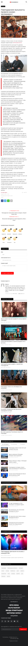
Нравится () (21, 293)
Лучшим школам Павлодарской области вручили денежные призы (17, 474)
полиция (21, 568)
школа (8, 576)
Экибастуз (13, 570)
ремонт (22, 570)
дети (18, 570)
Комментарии (5, 248)
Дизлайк (9, 234)
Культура (3, 6)
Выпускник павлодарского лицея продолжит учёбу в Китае (14, 219)
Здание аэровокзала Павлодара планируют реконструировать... (16, 455)
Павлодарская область (12, 568)
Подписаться (23, 629)
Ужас (4, 242)
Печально (9, 242)
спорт (3, 570)
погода (7, 570)
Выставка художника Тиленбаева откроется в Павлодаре (12, 432)
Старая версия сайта (22, 637)
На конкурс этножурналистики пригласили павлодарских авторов (11, 410)
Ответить (15, 293)
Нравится (4, 234)
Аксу (9, 573)
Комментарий (4, 263)
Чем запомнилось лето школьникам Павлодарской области (16, 510)
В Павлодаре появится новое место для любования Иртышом (17, 448)
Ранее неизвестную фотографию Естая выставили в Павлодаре (14, 319)
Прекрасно (15, 234)
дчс (22, 573)
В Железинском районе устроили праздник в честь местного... (13, 342)
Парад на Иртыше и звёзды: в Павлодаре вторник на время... (18, 461)
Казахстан (4, 573)
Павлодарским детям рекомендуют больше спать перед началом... (16, 523)
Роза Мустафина (4, 192)
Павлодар (4, 568)
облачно (3, 576)
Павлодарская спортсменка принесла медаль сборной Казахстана (14, 213)
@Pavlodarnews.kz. (17, 42)
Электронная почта (5, 257)
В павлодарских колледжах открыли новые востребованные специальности (17, 468)
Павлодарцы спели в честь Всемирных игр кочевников (11, 387)
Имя (2, 252)
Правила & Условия (14, 640)
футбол (18, 573)
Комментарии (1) (5, 281)
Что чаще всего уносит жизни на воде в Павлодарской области (17, 517)
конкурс (13, 573)
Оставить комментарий (7, 273)
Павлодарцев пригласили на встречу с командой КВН (12, 552)
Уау (14, 242)
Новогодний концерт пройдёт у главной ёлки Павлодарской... (12, 365)
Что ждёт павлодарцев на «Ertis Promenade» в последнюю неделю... (17, 504)
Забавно (20, 234)
